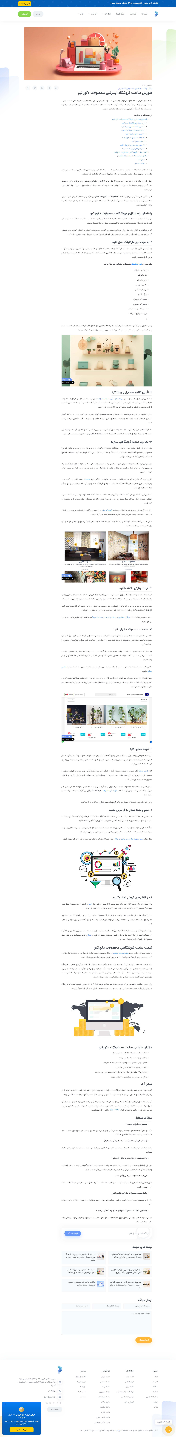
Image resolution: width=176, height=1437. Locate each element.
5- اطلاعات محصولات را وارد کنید (133, 137)
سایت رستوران (104, 1391)
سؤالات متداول (139, 163)
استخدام (83, 1396)
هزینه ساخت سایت (121, 953)
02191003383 (114, 1109)
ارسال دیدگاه (73, 1233)
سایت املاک (105, 1402)
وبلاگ (144, 88)
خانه (156, 1376)
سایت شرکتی (105, 1376)
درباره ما (83, 1386)
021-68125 (51, 1391)
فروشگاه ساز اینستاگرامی (125, 1391)
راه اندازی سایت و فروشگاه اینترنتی (129, 88)
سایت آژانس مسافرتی (102, 1422)
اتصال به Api (129, 1402)
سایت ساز (130, 1376)
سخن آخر (141, 159)
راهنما (156, 1402)
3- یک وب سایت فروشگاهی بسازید (132, 130)
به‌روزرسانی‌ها (81, 1381)
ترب (89, 904)
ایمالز (89, 935)
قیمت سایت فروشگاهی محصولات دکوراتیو (130, 152)
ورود (38, 14)
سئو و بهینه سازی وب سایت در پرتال (128, 838)
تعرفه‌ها (133, 14)
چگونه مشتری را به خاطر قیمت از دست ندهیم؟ (110, 617)
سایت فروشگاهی (104, 1396)
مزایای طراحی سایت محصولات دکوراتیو (132, 155)
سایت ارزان (130, 1386)
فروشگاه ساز (107, 510)
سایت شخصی (105, 1381)
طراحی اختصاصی (127, 1396)
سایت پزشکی (105, 1407)
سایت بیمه (106, 1386)
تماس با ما (82, 1391)
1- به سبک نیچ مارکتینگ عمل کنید (133, 123)
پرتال (150, 88)
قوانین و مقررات (80, 1376)
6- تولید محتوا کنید (138, 141)
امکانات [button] (108, 14)
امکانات (155, 1386)
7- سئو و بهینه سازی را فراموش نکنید (132, 145)
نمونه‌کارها (120, 14)
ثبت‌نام (25, 14)
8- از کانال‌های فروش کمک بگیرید (133, 148)
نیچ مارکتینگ (136, 264)
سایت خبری (105, 1412)
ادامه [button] (81, 14)
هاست (87, 479)
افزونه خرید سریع (110, 790)
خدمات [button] (94, 14)
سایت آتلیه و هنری (103, 1417)
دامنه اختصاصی (152, 1396)
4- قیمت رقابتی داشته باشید (135, 134)
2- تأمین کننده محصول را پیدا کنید (132, 126)
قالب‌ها (144, 14)
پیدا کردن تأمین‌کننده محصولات (109, 398)
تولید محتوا (143, 770)
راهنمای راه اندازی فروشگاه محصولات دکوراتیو (129, 119)
